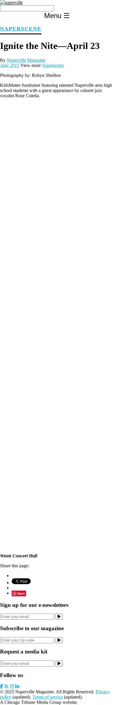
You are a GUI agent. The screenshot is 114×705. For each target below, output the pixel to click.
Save (21, 593)
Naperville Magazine (26, 60)
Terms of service (47, 697)
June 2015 (9, 65)
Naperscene (21, 29)
